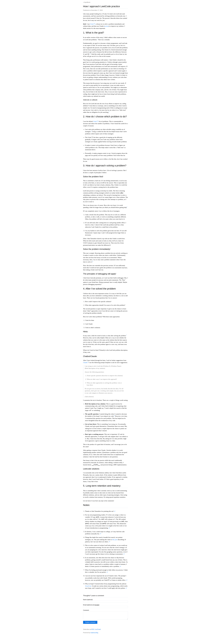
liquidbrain (87, 2)
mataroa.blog (94, 632)
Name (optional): (88, 599)
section (106, 26)
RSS (92, 629)
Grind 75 (92, 24)
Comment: (86, 610)
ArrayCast (88, 586)
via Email (98, 629)
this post (114, 539)
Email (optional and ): (91, 605)
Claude (85, 362)
